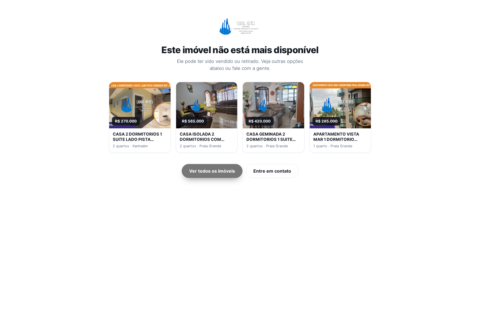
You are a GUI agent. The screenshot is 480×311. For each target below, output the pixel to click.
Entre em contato (272, 171)
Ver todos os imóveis (212, 171)
